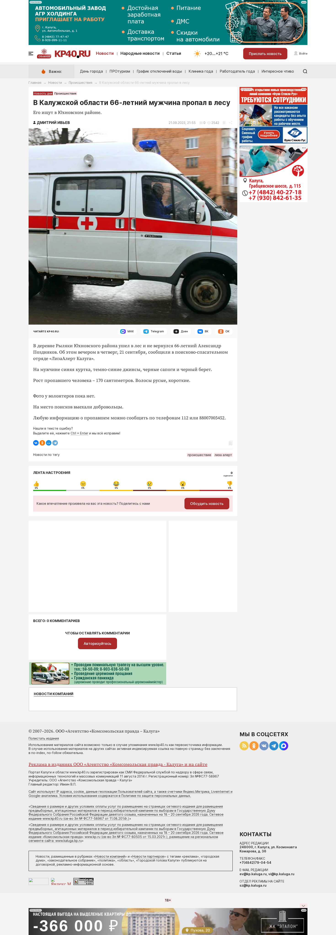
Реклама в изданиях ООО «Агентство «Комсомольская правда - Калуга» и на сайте (118, 764)
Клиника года (201, 71)
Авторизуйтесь (97, 643)
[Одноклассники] (42, 443)
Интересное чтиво (277, 71)
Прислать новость (265, 53)
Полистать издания (44, 738)
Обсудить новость (207, 503)
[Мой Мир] (48, 443)
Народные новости (140, 53)
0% (36, 488)
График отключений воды (159, 71)
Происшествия (80, 82)
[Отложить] (224, 123)
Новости (105, 53)
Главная (35, 82)
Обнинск (44, 56)
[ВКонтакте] (36, 443)
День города (91, 71)
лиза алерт (223, 455)
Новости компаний (53, 694)
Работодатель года (237, 71)
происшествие (199, 455)
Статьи (173, 53)
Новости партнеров (148, 856)
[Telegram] (55, 443)
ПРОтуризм (119, 71)
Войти (303, 53)
